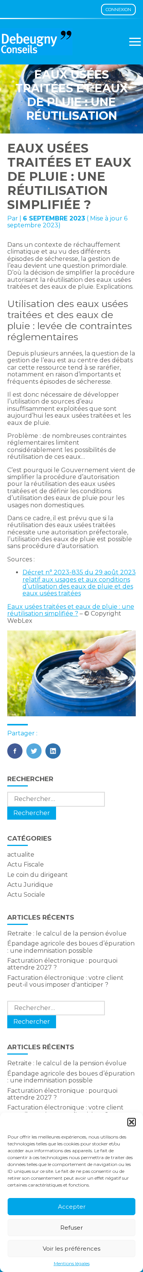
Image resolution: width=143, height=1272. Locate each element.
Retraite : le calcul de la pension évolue (67, 933)
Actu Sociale (26, 894)
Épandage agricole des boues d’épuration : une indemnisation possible (71, 947)
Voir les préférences (71, 1248)
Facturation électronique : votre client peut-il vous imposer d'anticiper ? (65, 981)
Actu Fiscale (25, 864)
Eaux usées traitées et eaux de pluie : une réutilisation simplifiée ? (70, 610)
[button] (131, 1122)
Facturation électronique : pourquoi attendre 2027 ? (62, 964)
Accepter (71, 1206)
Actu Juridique (30, 884)
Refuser (71, 1227)
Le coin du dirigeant (37, 874)
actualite (20, 854)
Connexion (118, 9)
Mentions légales (72, 1263)
